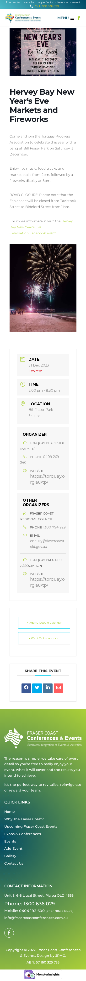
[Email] (58, 688)
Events (10, 841)
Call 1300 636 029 (44, 6)
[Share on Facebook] (26, 688)
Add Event (13, 848)
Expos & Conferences (22, 834)
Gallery (10, 856)
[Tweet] (37, 688)
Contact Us (13, 863)
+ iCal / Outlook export (44, 638)
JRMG (60, 955)
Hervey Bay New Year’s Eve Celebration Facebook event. (41, 227)
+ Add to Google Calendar (44, 622)
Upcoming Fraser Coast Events (30, 826)
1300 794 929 (54, 527)
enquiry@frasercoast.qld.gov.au (47, 544)
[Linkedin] (48, 688)
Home (9, 811)
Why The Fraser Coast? (24, 819)
